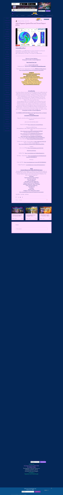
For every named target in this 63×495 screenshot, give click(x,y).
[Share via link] (22, 197)
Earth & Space (27, 194)
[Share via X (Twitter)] (18, 197)
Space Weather (18, 194)
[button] (35, 14)
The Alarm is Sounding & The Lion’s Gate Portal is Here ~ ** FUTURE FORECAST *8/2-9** (17, 215)
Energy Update (22, 194)
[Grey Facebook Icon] (48, 490)
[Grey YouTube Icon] (45, 490)
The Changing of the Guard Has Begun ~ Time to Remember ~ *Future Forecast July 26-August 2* (31, 215)
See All (51, 204)
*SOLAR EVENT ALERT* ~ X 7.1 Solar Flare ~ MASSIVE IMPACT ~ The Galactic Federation (45, 215)
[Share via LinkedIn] (20, 197)
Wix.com (25, 494)
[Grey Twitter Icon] (46, 490)
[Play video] (31, 37)
